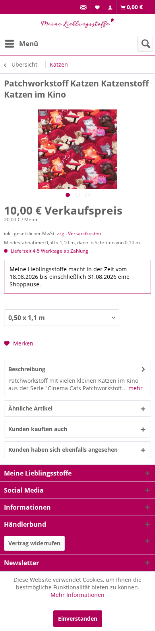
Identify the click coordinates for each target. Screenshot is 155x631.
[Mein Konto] (110, 7)
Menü (28, 43)
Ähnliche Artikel (30, 408)
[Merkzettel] (97, 7)
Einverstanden (77, 618)
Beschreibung (26, 369)
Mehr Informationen (77, 594)
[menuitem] (83, 7)
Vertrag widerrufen (34, 543)
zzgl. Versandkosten (79, 233)
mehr (135, 388)
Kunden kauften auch (37, 429)
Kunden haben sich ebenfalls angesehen (63, 449)
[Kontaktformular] (83, 7)
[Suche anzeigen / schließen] (145, 44)
